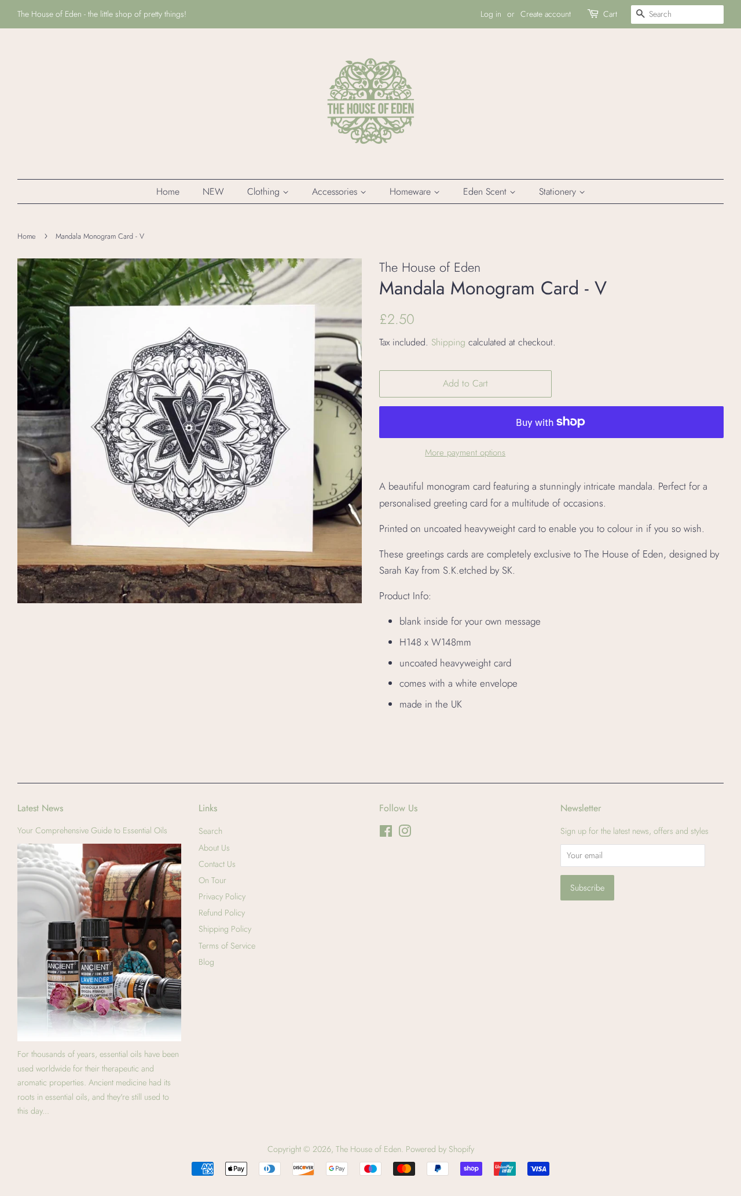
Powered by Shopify (440, 1149)
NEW (213, 191)
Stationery (559, 191)
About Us (214, 848)
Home (167, 191)
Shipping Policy (225, 929)
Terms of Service (227, 945)
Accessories (336, 191)
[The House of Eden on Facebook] (385, 833)
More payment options (465, 452)
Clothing (265, 191)
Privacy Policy (222, 896)
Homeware (412, 191)
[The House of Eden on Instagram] (404, 833)
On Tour (212, 880)
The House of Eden (368, 1149)
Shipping (448, 342)
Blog (206, 962)
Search (210, 831)
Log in (490, 14)
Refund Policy (222, 912)
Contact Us (217, 864)
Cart (610, 14)
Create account (545, 14)
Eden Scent (486, 191)
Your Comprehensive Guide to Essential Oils (92, 830)
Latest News (40, 808)
